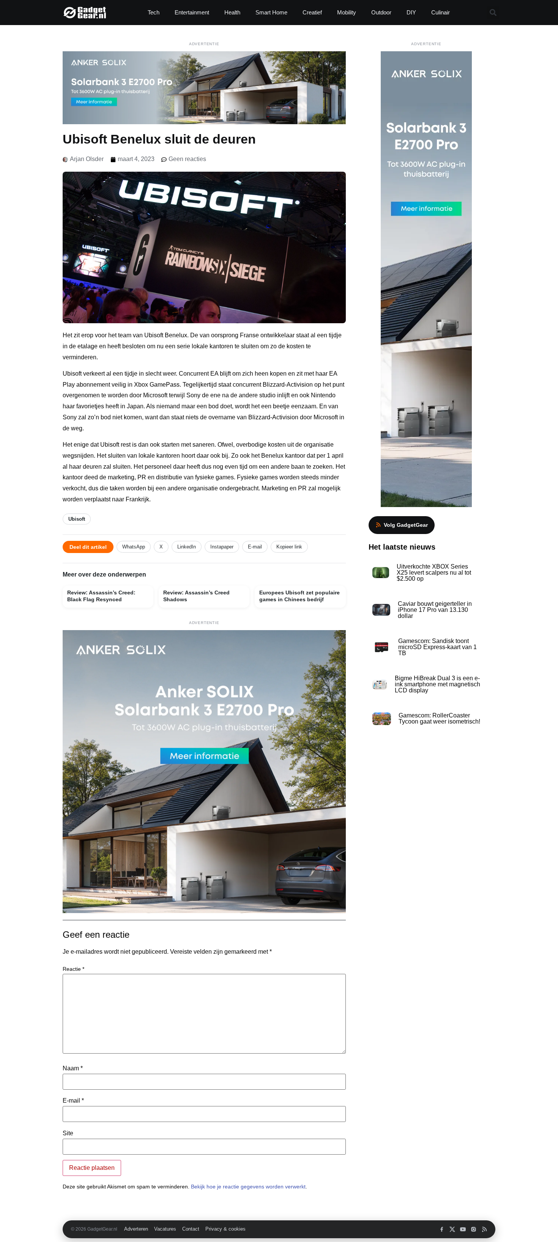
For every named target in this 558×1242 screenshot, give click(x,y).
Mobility (346, 12)
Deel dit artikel (88, 547)
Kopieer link (289, 547)
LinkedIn (186, 547)
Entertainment (192, 12)
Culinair (440, 12)
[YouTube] (463, 1229)
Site (68, 1133)
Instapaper (221, 547)
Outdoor (381, 12)
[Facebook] (442, 1229)
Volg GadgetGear (406, 525)
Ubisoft (76, 519)
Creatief (312, 12)
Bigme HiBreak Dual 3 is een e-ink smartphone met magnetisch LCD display (437, 684)
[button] (493, 12)
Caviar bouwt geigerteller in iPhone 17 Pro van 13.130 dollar (435, 609)
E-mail (255, 547)
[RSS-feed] (484, 1229)
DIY (411, 12)
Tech (153, 12)
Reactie (73, 969)
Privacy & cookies (225, 1229)
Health (232, 12)
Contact (190, 1229)
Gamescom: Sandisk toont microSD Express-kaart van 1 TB (437, 647)
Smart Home (271, 12)
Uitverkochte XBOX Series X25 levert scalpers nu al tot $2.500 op (434, 572)
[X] (452, 1229)
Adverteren (136, 1229)
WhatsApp (133, 547)
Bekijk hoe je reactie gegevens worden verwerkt (248, 1187)
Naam (73, 1068)
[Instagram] (473, 1229)
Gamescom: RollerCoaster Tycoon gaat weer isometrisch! (439, 718)
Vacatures (165, 1229)
